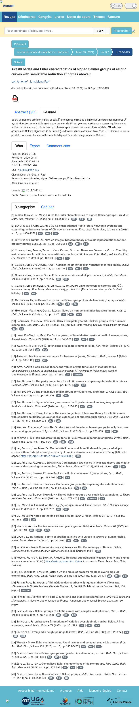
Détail (19, 145)
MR (73, 219)
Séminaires (26, 16)
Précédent (20, 44)
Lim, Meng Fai (39, 81)
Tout (98, 31)
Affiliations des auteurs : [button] (25, 183)
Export (35, 145)
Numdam (78, 374)
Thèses (99, 16)
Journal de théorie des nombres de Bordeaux (43, 52)
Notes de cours (78, 16)
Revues (9, 16)
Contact (122, 690)
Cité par (47, 206)
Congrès (45, 16)
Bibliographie (24, 206)
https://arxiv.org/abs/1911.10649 (63, 561)
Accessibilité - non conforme (36, 690)
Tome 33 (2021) (85, 52)
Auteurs (114, 16)
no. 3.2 (105, 52)
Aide (80, 690)
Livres (59, 16)
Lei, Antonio (19, 81)
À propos (66, 690)
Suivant (18, 62)
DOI (81, 219)
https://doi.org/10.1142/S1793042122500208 (46, 456)
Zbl (89, 219)
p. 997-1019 (123, 52)
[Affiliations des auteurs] (52, 81)
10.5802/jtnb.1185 (28, 170)
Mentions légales (100, 690)
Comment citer (58, 145)
